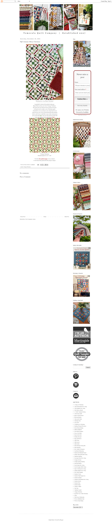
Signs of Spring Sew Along (80, 468)
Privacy (85, 115)
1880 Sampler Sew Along (79, 408)
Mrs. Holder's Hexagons (79, 449)
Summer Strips (77, 484)
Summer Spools (77, 481)
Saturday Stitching (78, 456)
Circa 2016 (76, 422)
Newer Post (22, 216)
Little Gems (76, 440)
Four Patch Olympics (78, 431)
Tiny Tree (76, 488)
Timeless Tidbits (77, 486)
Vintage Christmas (27, 166)
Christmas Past (77, 420)
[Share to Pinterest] (47, 165)
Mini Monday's (77, 447)
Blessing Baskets (77, 417)
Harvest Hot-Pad (77, 435)
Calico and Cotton (78, 419)
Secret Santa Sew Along (79, 465)
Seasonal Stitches (78, 463)
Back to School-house (78, 415)
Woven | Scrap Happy (78, 500)
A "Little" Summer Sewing (80, 412)
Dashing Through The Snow (80, 426)
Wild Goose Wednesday (79, 497)
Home (45, 216)
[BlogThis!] (42, 165)
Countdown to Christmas (79, 424)
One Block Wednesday (79, 451)
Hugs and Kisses (77, 438)
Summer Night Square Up (79, 475)
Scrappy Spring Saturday (79, 461)
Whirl (75, 495)
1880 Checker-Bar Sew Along (80, 406)
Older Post (66, 216)
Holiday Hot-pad (77, 436)
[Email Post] (38, 164)
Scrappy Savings (77, 460)
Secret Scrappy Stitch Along (80, 467)
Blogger (61, 520)
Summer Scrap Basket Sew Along (81, 479)
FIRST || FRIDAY (78, 429)
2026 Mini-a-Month (78, 410)
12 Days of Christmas (78, 404)
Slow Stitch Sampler (78, 472)
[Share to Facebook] (46, 165)
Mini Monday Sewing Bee (79, 445)
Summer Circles (77, 474)
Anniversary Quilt (78, 413)
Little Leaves (77, 442)
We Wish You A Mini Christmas (81, 493)
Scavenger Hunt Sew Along (80, 458)
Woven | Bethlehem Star (79, 499)
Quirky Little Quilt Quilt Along (80, 454)
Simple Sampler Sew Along (80, 470)
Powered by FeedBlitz (82, 112)
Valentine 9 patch (77, 490)
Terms (82, 115)
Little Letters (77, 443)
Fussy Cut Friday (78, 433)
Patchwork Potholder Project (80, 452)
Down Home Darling (78, 428)
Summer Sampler (78, 477)
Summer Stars (77, 483)
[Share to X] (44, 165)
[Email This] (41, 165)
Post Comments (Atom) (30, 219)
